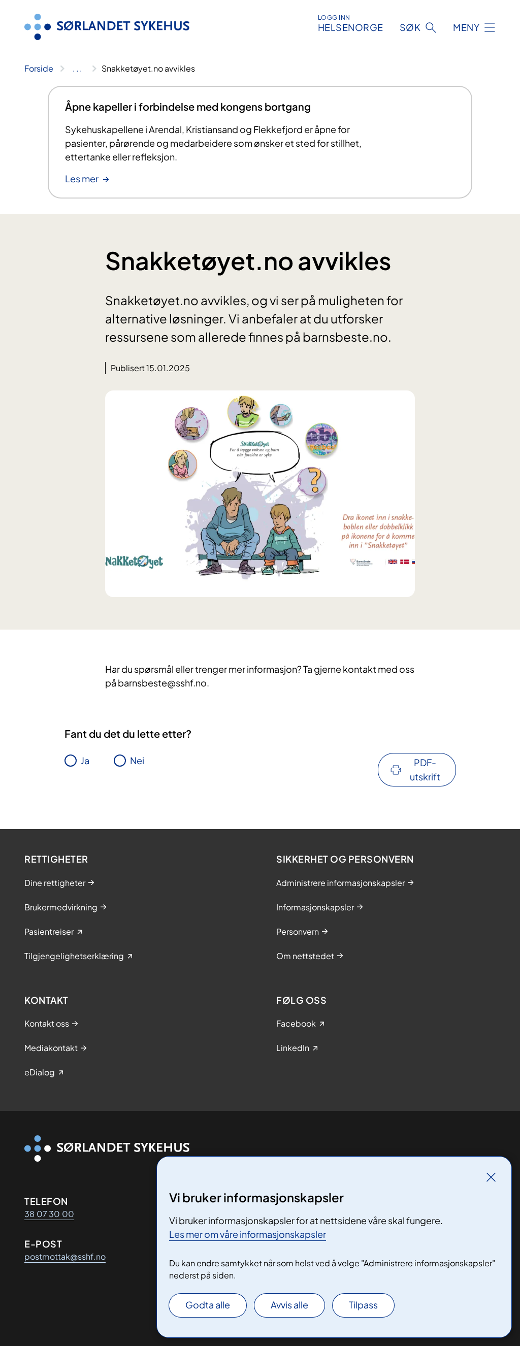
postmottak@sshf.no (65, 1256)
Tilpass (363, 1304)
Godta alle (207, 1304)
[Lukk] (491, 1177)
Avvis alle (289, 1304)
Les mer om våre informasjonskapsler (247, 1234)
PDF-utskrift (425, 769)
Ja (85, 760)
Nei (137, 760)
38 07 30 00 (49, 1213)
